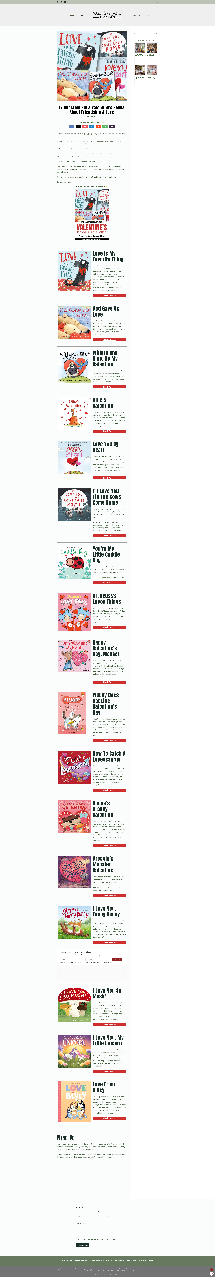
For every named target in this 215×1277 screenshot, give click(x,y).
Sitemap (151, 1260)
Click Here (97, 134)
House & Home (135, 15)
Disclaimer (109, 1260)
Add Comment (81, 1223)
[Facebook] (57, 2)
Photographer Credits (82, 1260)
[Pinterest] (61, 2)
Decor (72, 15)
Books (93, 116)
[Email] (65, 2)
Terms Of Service (132, 1260)
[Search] (157, 2)
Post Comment (83, 1245)
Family (147, 15)
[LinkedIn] (91, 126)
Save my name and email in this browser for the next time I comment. (97, 1239)
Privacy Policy (119, 1260)
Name (78, 1216)
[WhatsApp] (105, 126)
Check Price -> (109, 340)
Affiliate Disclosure (97, 1260)
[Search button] (156, 33)
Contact (69, 1260)
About (63, 1260)
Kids (81, 15)
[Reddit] (98, 126)
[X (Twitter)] (78, 126)
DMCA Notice (143, 1260)
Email (110, 1216)
